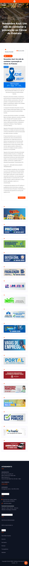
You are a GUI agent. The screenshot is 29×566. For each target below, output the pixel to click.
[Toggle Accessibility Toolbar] (26, 563)
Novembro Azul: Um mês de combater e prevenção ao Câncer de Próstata (14, 19)
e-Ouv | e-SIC (5, 484)
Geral (7, 56)
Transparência (5, 549)
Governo (4, 539)
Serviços (3, 546)
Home (13, 16)
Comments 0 (21, 197)
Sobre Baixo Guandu (6, 536)
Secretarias (4, 542)
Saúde (10, 56)
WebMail (4, 552)
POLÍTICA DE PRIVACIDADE (8, 520)
